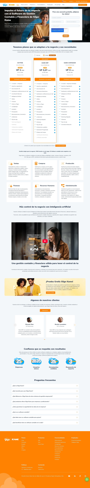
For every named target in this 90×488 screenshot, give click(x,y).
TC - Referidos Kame (26, 469)
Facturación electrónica (60, 442)
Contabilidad (58, 444)
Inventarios (57, 455)
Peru (22, 448)
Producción (57, 457)
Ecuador (23, 444)
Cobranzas (57, 453)
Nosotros (40, 467)
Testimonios (41, 469)
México (23, 446)
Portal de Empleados (76, 440)
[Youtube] (68, 476)
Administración (58, 440)
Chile (22, 440)
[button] (45, 241)
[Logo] (9, 4)
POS (39, 442)
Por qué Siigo (57, 4)
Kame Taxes (41, 444)
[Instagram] (84, 476)
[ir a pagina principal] (12, 439)
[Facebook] (79, 476)
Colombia (23, 442)
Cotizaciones (58, 452)
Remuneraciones (59, 450)
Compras (57, 459)
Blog (63, 4)
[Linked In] (74, 476)
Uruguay (23, 450)
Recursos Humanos (59, 446)
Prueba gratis (50, 4)
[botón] (77, 386)
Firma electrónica (59, 448)
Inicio (18, 4)
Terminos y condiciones (27, 467)
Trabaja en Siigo (75, 442)
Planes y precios (24, 4)
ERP (39, 440)
